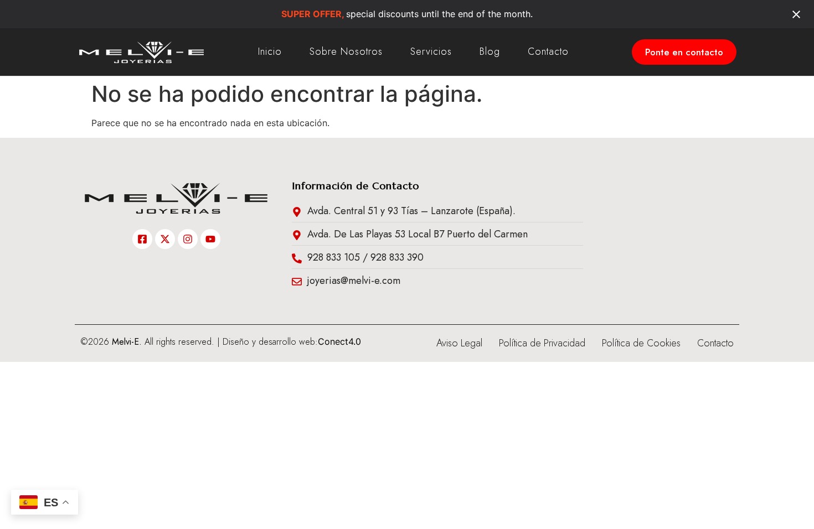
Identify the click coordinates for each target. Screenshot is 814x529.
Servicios (431, 51)
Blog (490, 51)
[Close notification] (796, 14)
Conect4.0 (339, 341)
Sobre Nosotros (346, 51)
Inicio (270, 51)
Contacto (548, 51)
